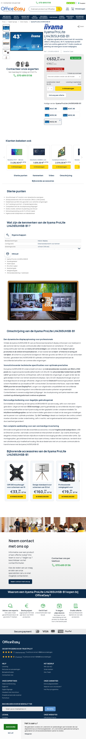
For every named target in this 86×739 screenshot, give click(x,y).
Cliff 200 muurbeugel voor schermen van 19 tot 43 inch (16, 487)
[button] (6, 35)
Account (67, 9)
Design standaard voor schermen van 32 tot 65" (42, 487)
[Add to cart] (17, 167)
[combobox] (45, 9)
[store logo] (13, 9)
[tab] (43, 191)
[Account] (67, 9)
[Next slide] (79, 481)
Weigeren (28, 734)
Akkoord (11, 727)
